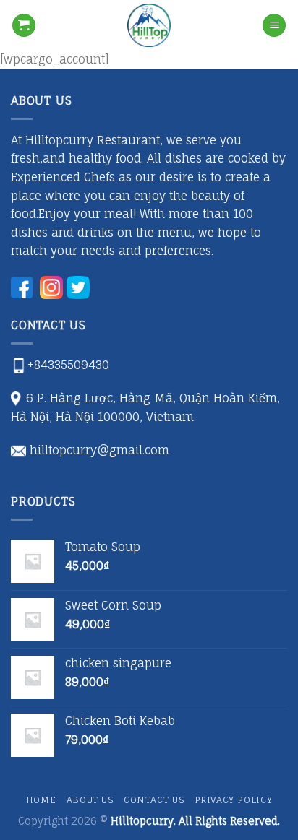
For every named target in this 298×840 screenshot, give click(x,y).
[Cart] (23, 26)
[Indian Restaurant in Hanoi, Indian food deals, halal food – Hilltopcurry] (149, 25)
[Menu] (274, 26)
